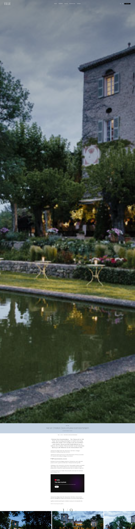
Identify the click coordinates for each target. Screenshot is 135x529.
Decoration (72, 3)
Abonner (127, 3)
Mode (55, 3)
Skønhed (61, 3)
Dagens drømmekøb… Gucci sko (60, 458)
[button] (75, 511)
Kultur (66, 3)
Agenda (79, 3)
